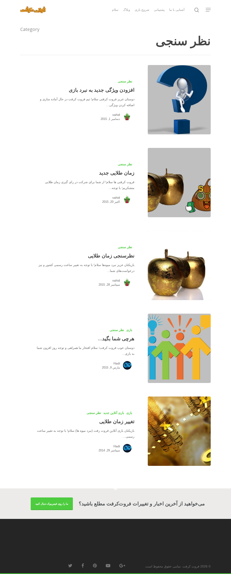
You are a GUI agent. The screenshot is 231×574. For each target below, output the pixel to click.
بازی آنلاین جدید (113, 413)
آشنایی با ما (177, 10)
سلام (115, 10)
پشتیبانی (159, 10)
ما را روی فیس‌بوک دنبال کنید (51, 504)
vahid (116, 115)
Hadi (116, 363)
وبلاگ (126, 10)
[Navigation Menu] (208, 9)
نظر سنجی (125, 81)
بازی (129, 330)
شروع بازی (142, 10)
